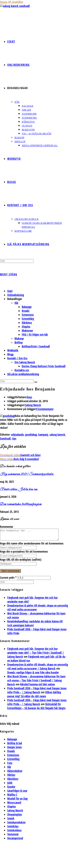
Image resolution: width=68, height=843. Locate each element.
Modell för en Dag (17, 799)
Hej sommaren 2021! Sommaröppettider (27, 474)
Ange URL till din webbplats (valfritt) (20, 560)
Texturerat (12, 834)
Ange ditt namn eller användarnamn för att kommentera (31, 543)
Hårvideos (12, 779)
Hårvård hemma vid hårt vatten (37, 684)
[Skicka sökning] (35, 382)
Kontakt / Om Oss (17, 358)
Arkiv (3, 724)
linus (29, 397)
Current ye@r (8, 578)
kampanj (43, 435)
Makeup (19, 338)
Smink (10, 818)
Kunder (11, 787)
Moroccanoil (14, 802)
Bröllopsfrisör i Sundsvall (36, 346)
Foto (9, 763)
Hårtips (11, 775)
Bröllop (19, 342)
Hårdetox (27, 323)
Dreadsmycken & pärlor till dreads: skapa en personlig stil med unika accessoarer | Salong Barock (37, 666)
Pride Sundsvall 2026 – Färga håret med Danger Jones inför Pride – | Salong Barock (37, 690)
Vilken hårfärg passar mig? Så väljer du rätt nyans (34, 694)
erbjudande (17, 435)
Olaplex (26, 327)
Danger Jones (14, 747)
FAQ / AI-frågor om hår (35, 334)
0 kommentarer (44, 409)
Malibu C (12, 795)
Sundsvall (5, 438)
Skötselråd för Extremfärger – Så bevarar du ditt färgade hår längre (36, 706)
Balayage (27, 307)
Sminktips (12, 826)
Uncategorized (15, 838)
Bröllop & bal (14, 743)
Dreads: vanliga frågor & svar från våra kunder (33, 672)
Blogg (10, 354)
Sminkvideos (14, 830)
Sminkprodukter (16, 822)
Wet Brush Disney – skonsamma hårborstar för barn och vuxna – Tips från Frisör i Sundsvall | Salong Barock (36, 680)
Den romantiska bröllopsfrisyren (21, 504)
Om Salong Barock (25, 362)
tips (14, 438)
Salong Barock (33, 405)
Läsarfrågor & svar (17, 791)
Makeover (27, 331)
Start (10, 291)
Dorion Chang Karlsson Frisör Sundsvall (43, 366)
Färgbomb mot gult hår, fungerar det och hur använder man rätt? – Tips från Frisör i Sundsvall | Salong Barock (35, 653)
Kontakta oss (22, 370)
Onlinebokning (15, 295)
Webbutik (12, 350)
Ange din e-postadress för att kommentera (24, 551)
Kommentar (6, 527)
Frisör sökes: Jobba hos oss (19, 489)
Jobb (9, 783)
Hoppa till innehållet (11, 2)
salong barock (57, 435)
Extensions (28, 315)
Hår (16, 303)
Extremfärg (28, 319)
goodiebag (31, 435)
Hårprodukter (14, 771)
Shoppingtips (14, 814)
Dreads (25, 311)
